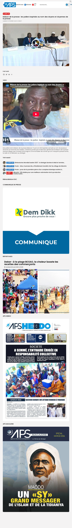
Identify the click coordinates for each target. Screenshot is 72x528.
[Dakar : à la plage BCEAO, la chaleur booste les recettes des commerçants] (36, 291)
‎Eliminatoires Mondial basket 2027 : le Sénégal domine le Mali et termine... (40, 163)
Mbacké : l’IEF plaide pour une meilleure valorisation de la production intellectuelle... (37, 173)
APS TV (35, 4)
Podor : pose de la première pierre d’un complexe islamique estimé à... (39, 169)
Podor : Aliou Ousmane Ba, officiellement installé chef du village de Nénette (40, 166)
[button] (71, 2)
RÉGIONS (28, 4)
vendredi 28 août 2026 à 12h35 (14, 267)
